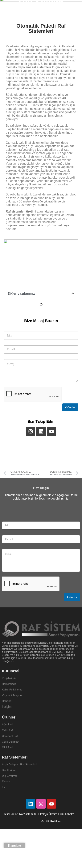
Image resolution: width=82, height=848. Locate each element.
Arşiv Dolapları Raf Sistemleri (19, 764)
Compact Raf (10, 735)
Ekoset (6, 781)
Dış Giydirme (10, 775)
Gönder (70, 407)
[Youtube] (51, 804)
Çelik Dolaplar (10, 741)
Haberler (7, 700)
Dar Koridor (9, 770)
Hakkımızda (9, 683)
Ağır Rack (8, 724)
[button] (72, 293)
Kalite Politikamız (12, 689)
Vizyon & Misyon (12, 695)
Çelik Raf (7, 730)
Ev (3, 787)
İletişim (6, 706)
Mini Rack (8, 747)
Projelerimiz (9, 678)
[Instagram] (41, 804)
